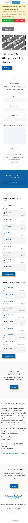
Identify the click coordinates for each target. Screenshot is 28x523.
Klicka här (14, 182)
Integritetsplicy (15, 162)
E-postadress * (14, 106)
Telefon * (14, 116)
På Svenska (16, 2)
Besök (14, 486)
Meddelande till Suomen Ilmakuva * (14, 125)
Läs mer (14, 387)
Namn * (14, 96)
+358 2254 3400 (16, 508)
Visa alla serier (8, 274)
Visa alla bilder (8, 356)
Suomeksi (24, 2)
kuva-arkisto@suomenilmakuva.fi (15, 453)
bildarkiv (13, 418)
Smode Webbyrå (14, 520)
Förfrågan (7, 68)
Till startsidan (8, 29)
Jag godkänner (16, 148)
